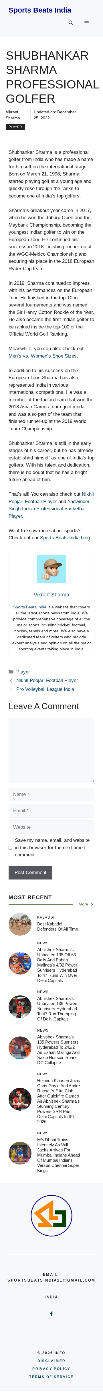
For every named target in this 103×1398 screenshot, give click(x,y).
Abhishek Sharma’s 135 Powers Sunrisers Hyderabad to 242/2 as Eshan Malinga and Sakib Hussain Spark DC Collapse (58, 1049)
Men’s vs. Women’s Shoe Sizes (43, 356)
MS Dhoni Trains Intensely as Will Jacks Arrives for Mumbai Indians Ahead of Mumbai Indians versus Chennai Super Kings (58, 1155)
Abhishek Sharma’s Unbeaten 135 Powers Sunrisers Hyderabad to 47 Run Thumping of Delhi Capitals (58, 1008)
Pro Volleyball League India (45, 689)
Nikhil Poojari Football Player (47, 680)
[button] (71, 22)
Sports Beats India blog (65, 537)
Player (15, 127)
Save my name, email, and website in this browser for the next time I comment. (52, 848)
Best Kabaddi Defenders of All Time (57, 926)
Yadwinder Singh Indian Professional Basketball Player (49, 509)
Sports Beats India (40, 10)
